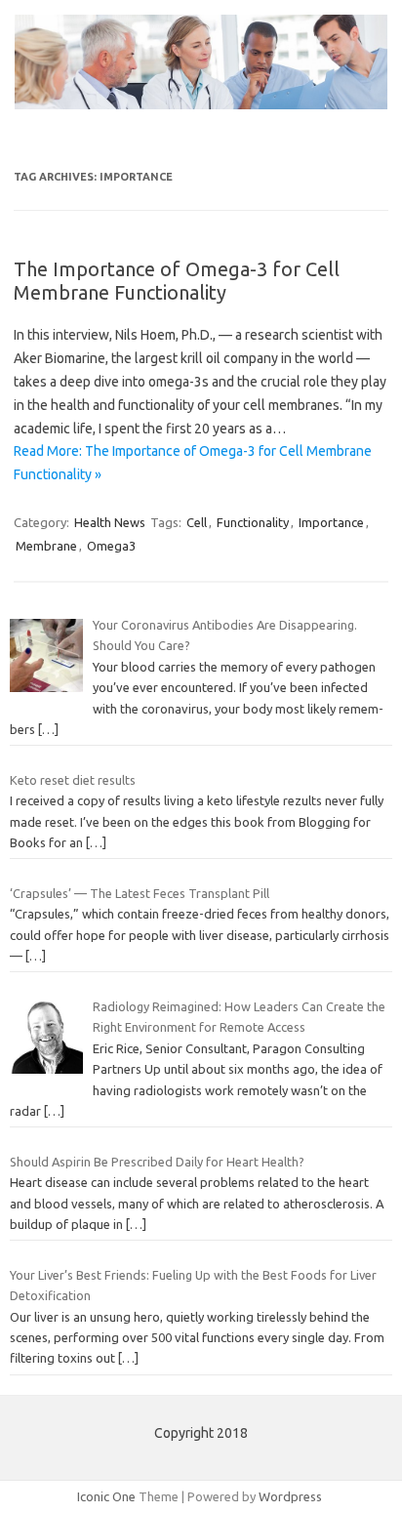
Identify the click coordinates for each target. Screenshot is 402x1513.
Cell (196, 522)
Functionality (253, 522)
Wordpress (290, 1496)
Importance (331, 522)
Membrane (46, 545)
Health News (109, 522)
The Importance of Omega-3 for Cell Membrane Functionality (177, 281)
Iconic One (106, 1496)
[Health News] (201, 104)
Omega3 (111, 545)
